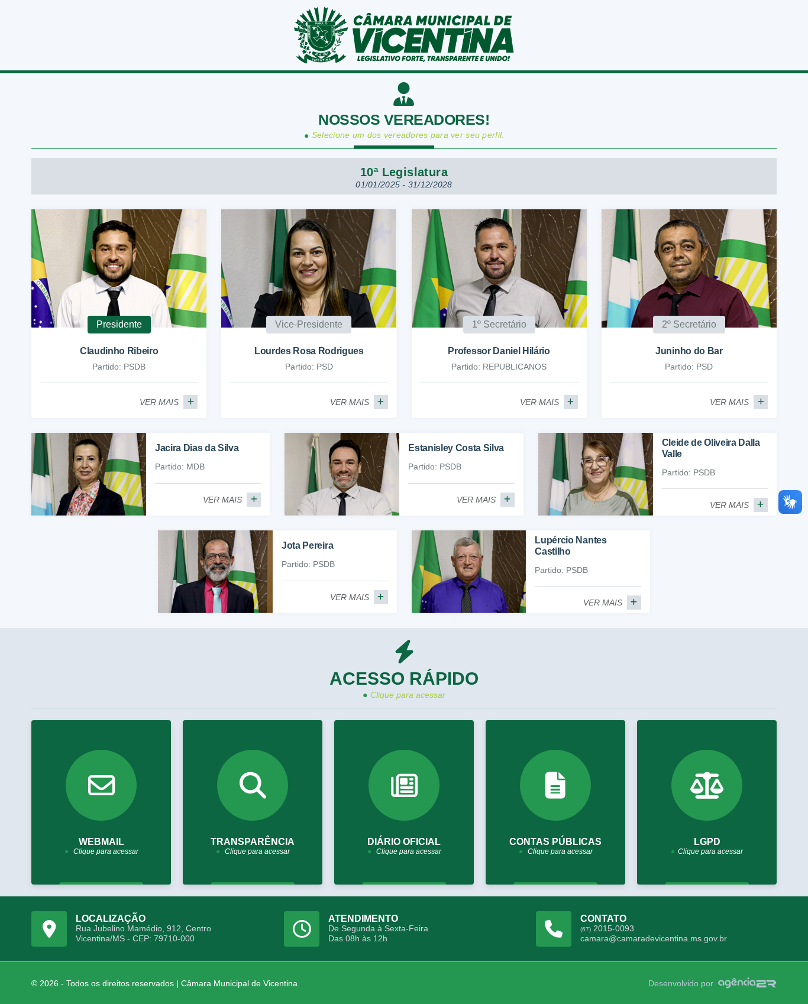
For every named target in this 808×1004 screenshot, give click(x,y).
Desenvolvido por (680, 983)
